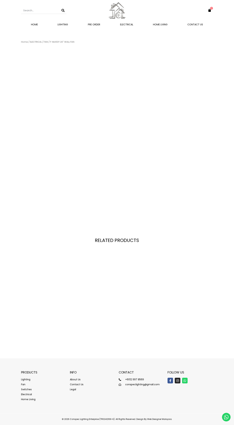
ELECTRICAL (126, 24)
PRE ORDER (94, 24)
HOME (34, 24)
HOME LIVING (160, 24)
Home (24, 41)
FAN (46, 41)
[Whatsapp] (185, 380)
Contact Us (195, 24)
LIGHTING (63, 24)
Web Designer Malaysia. (159, 419)
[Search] (63, 10)
